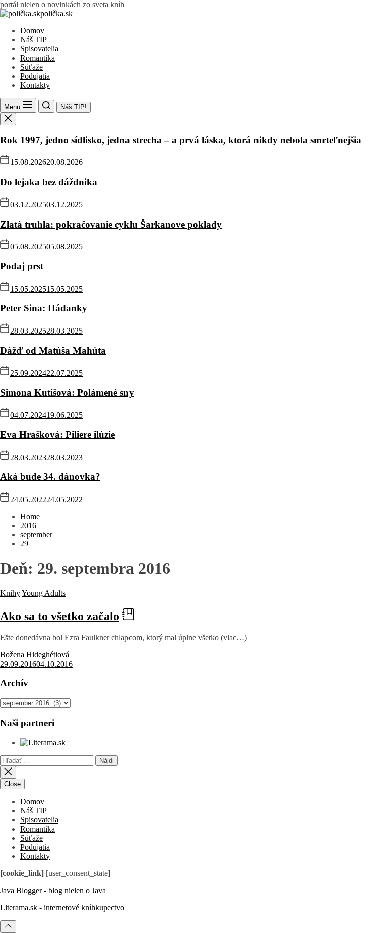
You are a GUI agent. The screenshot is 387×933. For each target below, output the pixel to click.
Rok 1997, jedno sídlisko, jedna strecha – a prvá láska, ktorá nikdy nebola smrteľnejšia (180, 140)
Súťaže (31, 67)
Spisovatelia (39, 48)
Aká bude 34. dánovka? (50, 476)
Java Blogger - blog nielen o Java (53, 890)
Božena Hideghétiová (34, 654)
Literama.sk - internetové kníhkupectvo (62, 907)
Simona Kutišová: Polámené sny (67, 392)
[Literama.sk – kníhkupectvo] (43, 742)
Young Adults (44, 593)
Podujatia (35, 76)
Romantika (37, 57)
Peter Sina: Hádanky (43, 308)
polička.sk (56, 13)
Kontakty (35, 85)
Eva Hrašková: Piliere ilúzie (57, 434)
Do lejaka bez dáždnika (48, 182)
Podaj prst (21, 266)
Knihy (10, 593)
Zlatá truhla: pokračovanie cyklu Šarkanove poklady (111, 224)
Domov (32, 30)
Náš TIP (33, 39)
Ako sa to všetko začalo (59, 616)
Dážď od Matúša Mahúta (53, 350)
